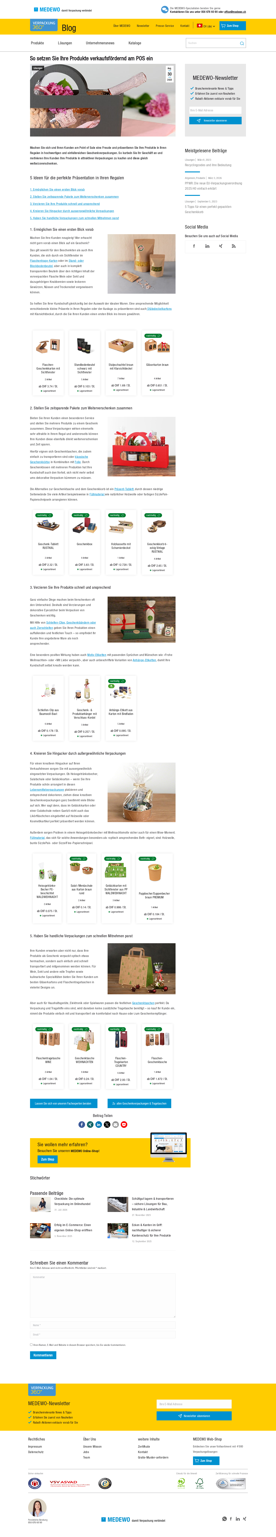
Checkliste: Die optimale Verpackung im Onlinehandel (72, 1201)
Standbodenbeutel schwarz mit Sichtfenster (84, 368)
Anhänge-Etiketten (144, 660)
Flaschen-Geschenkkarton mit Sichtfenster (48, 368)
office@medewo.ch (235, 11)
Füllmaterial (97, 494)
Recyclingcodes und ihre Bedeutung (208, 165)
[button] (81, 1124)
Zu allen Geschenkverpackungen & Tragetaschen (139, 1103)
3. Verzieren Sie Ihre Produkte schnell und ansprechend (65, 204)
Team (86, 1457)
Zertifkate (144, 1446)
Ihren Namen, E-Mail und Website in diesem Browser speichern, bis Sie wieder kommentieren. (79, 1345)
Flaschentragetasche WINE (48, 1060)
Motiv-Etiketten (96, 655)
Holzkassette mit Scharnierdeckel (121, 545)
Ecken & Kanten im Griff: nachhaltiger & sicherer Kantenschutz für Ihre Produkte (151, 1230)
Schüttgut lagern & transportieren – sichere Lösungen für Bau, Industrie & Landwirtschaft (153, 1204)
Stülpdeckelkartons (159, 309)
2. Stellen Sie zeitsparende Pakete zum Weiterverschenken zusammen (74, 196)
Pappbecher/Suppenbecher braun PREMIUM (154, 895)
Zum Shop (47, 1159)
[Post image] (40, 1204)
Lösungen (38, 68)
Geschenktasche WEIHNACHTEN (84, 1060)
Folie (78, 462)
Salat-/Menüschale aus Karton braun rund (82, 889)
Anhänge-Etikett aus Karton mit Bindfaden (121, 711)
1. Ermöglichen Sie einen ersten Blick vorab (57, 189)
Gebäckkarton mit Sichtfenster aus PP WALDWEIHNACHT (116, 889)
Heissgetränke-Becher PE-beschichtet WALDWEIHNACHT (47, 891)
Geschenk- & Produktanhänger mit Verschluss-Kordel (84, 713)
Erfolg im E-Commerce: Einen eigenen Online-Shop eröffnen (73, 1227)
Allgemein (190, 178)
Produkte (200, 178)
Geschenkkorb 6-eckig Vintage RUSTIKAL (157, 547)
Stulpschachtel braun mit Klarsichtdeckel (121, 366)
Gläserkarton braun (157, 364)
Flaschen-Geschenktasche (157, 1060)
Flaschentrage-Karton (43, 261)
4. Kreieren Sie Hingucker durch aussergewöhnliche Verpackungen (72, 211)
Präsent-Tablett (124, 489)
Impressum (35, 1446)
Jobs (86, 1452)
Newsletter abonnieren (215, 120)
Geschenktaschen (143, 1003)
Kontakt (143, 1452)
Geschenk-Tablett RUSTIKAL (48, 545)
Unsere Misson (92, 1446)
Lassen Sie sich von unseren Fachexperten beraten (64, 1103)
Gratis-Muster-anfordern (153, 1457)
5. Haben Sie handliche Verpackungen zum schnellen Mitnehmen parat (74, 218)
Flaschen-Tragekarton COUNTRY (121, 1061)
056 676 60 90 (209, 11)
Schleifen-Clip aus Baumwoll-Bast (48, 711)
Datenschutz (36, 1452)
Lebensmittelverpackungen (47, 790)
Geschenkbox (84, 544)
